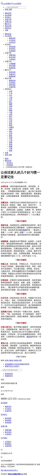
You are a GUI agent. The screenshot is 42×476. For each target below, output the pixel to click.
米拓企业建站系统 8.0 (15, 474)
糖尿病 (29, 337)
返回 (6, 158)
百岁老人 (10, 163)
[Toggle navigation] (1, 2)
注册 (10, 9)
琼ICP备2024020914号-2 (9, 470)
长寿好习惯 (17, 360)
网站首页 (8, 13)
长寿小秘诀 (9, 360)
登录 (7, 9)
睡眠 (25, 230)
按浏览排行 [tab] (9, 374)
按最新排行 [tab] (9, 376)
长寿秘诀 (10, 165)
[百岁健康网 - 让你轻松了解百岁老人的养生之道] (21, 4)
